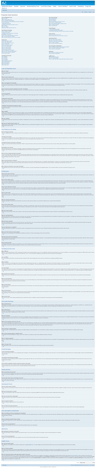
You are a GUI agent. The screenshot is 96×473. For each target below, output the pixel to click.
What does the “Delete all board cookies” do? (9, 27)
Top (3, 74)
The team (72, 465)
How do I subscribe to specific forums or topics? (56, 47)
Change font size (93, 9)
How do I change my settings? (6, 31)
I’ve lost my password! (5, 22)
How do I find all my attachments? (54, 53)
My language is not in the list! (6, 34)
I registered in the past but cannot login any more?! (10, 24)
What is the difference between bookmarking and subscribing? (59, 46)
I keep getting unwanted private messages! (56, 30)
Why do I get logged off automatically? (8, 20)
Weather (16, 6)
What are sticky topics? (5, 62)
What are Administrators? (53, 18)
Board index (5, 10)
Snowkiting (81, 6)
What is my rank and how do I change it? (8, 36)
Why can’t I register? (5, 26)
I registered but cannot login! (6, 23)
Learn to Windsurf (63, 6)
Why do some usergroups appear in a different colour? (57, 23)
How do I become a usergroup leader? (55, 22)
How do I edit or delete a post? (7, 41)
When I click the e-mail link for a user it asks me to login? (11, 37)
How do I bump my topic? (6, 53)
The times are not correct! (6, 32)
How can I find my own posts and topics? (55, 43)
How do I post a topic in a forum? (7, 40)
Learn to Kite (72, 6)
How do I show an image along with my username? (10, 35)
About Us (4, 8)
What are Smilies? (5, 58)
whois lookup (74, 455)
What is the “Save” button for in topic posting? (9, 51)
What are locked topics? (5, 63)
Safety (54, 6)
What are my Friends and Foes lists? (55, 34)
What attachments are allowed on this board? (56, 52)
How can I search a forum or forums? (55, 39)
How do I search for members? (54, 42)
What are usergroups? (52, 20)
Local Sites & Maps (46, 6)
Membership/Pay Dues (33, 6)
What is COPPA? (4, 25)
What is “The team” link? (53, 25)
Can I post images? (5, 59)
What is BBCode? (4, 56)
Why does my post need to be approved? (8, 52)
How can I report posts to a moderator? (8, 50)
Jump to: (77, 462)
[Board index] (4, 3)
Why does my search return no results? (55, 40)
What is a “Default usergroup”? (54, 24)
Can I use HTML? (4, 57)
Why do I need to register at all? (7, 19)
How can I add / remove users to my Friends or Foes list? (58, 35)
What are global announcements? (7, 60)
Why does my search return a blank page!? (56, 41)
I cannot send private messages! (54, 29)
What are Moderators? (52, 19)
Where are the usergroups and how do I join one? (57, 21)
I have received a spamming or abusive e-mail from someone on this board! (61, 31)
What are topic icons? (5, 64)
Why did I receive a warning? (6, 49)
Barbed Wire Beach (7, 6)
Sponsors (22, 6)
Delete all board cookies (78, 465)
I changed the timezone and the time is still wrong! (10, 33)
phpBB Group (31, 444)
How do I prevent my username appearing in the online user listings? (13, 21)
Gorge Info (88, 6)
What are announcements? (6, 61)
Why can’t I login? (4, 18)
